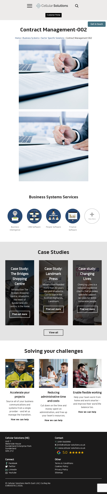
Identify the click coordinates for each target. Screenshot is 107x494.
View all (53, 332)
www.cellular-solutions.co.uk (71, 448)
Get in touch (97, 24)
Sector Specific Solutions (52, 38)
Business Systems (31, 38)
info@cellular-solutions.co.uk (71, 445)
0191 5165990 (64, 442)
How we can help (20, 419)
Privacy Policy (61, 469)
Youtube (12, 472)
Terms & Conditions (64, 463)
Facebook (13, 463)
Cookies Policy (61, 466)
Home (18, 38)
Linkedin (13, 469)
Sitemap (59, 472)
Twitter (12, 466)
